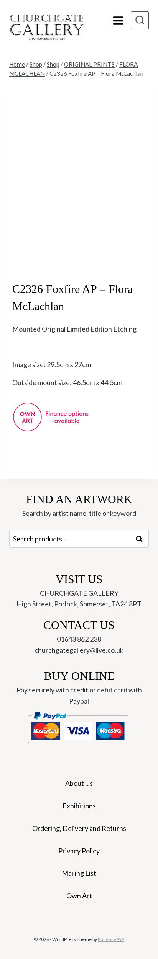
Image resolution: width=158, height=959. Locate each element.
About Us (79, 783)
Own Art (79, 895)
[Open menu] (118, 20)
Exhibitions (79, 805)
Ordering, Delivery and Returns (79, 828)
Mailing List (79, 873)
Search (141, 539)
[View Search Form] (140, 20)
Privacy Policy (79, 851)
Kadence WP (111, 939)
